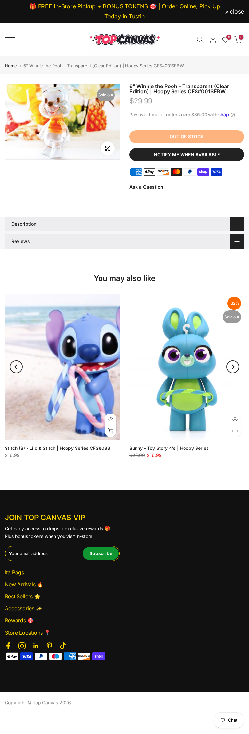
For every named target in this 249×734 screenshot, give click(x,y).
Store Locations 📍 (28, 632)
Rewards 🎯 (19, 620)
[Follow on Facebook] (8, 646)
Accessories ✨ (23, 608)
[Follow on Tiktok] (62, 646)
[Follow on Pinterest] (49, 646)
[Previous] (16, 366)
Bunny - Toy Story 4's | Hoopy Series (169, 448)
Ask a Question (146, 187)
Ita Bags (14, 572)
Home (11, 66)
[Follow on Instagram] (22, 646)
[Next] (232, 366)
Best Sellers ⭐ (23, 596)
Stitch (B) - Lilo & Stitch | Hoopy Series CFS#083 (57, 448)
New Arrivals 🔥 (24, 584)
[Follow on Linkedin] (35, 646)
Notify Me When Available (187, 154)
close (16, 12)
